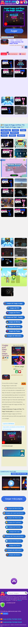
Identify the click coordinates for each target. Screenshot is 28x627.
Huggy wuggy (6, 130)
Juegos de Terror (14, 312)
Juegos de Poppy (14, 331)
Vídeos (22, 54)
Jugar (14, 30)
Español (5, 613)
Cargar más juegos (13, 499)
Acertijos (4, 135)
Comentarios (13, 54)
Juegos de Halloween (14, 336)
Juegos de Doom (14, 554)
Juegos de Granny (14, 326)
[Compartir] (26, 47)
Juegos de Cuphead (14, 522)
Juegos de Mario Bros (14, 508)
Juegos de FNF (14, 308)
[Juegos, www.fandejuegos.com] (9, 2)
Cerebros (12, 135)
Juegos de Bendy (14, 322)
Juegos (4, 54)
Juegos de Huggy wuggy (14, 303)
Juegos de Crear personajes (14, 536)
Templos (15, 130)
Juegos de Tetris (14, 545)
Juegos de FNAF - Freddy (14, 317)
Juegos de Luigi (14, 531)
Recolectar (5, 132)
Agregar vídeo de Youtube (19, 473)
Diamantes (21, 135)
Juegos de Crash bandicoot (14, 513)
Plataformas (14, 132)
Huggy (23, 130)
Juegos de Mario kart (14, 517)
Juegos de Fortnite (14, 527)
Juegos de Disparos (14, 541)
